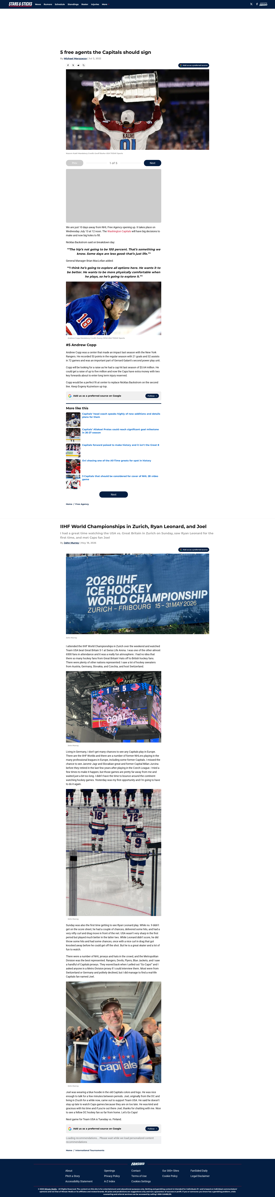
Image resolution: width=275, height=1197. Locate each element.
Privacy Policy (112, 1176)
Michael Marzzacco (75, 58)
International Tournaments (89, 1150)
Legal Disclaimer (200, 1176)
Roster (84, 4)
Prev (74, 163)
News (38, 4)
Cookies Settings (141, 1181)
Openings (109, 1170)
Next (152, 163)
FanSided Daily (199, 1170)
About (68, 1170)
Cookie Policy (170, 1176)
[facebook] (257, 4)
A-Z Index (109, 1181)
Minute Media (50, 1189)
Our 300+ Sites (170, 1170)
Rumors (48, 4)
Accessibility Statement (79, 1181)
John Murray (71, 542)
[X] (251, 4)
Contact (135, 1170)
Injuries (95, 4)
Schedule (60, 4)
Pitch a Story (72, 1176)
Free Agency (82, 504)
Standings (73, 4)
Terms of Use (139, 1176)
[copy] (84, 65)
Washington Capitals (119, 231)
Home (69, 504)
